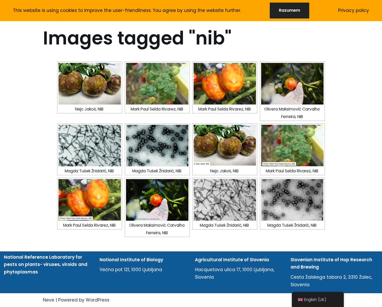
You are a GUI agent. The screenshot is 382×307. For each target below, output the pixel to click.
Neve (48, 300)
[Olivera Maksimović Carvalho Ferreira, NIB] (292, 83)
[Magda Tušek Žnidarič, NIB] (89, 145)
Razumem (289, 10)
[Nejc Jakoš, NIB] (89, 83)
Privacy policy (353, 10)
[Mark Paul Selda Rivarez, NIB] (157, 83)
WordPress (97, 300)
